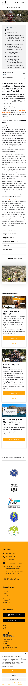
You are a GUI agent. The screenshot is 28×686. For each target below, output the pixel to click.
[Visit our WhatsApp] (15, 579)
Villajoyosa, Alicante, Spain (13, 568)
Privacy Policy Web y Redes (12, 683)
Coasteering (6, 598)
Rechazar (14, 675)
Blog (4, 627)
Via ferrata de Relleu (18, 457)
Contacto (5, 629)
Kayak (5, 593)
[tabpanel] (14, 274)
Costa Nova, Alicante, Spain (14, 573)
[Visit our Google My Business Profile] (5, 579)
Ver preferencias (14, 679)
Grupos (5, 625)
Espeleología (6, 600)
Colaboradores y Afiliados (10, 647)
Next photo (25, 279)
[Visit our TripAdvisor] (11, 579)
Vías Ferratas (6, 597)
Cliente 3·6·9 (6, 645)
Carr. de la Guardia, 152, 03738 (14, 572)
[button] (25, 653)
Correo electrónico (18, 258)
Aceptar (14, 671)
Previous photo (19, 279)
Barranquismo (7, 595)
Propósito (6, 641)
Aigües (6, 108)
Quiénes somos (7, 639)
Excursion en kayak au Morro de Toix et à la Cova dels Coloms (12, 422)
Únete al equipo (7, 649)
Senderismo (6, 602)
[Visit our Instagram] (8, 579)
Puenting (5, 591)
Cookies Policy (3, 683)
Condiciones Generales (20, 683)
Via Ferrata (9, 457)
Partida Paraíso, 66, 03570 (13, 566)
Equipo (5, 643)
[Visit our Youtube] (18, 579)
